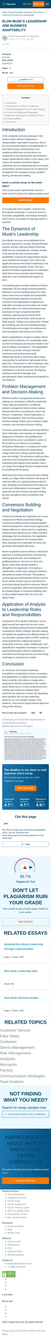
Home (4, 12)
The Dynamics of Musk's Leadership (21, 106)
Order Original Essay (25, 86)
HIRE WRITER (25, 922)
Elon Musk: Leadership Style (20, 971)
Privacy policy (9, 1331)
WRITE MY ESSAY (25, 788)
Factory (6, 1070)
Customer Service (15, 1030)
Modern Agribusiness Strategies (17, 726)
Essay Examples (16, 12)
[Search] (5, 1114)
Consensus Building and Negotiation (21, 112)
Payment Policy (15, 1251)
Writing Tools (13, 1233)
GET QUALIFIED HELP (25, 1181)
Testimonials (13, 1245)
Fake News (9, 1036)
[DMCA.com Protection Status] (9, 1274)
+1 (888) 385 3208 (16, 1267)
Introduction (10, 103)
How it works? (14, 1241)
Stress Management (17, 1047)
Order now (38, 4)
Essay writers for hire (17, 1214)
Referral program (15, 1255)
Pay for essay (14, 1201)
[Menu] (24, 823)
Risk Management (15, 1053)
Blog (9, 1229)
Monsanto (8, 1064)
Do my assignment (16, 1204)
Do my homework (15, 1194)
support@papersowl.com (19, 1263)
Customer (8, 1042)
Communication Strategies (22, 1076)
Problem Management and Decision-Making (24, 109)
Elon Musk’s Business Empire (21, 997)
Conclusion (10, 122)
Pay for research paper (18, 1207)
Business (28, 12)
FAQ (9, 1248)
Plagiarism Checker (17, 1197)
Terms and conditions (26, 1331)
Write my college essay (18, 1211)
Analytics (7, 1059)
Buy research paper (16, 1217)
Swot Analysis (12, 1081)
